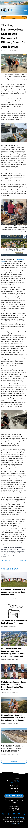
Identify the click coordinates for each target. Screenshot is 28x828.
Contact (14, 788)
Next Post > (23, 560)
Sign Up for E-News (14, 796)
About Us (14, 786)
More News (14, 761)
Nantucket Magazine (18, 817)
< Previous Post (5, 560)
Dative (18, 823)
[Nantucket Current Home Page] (7, 9)
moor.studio (11, 823)
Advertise (14, 791)
